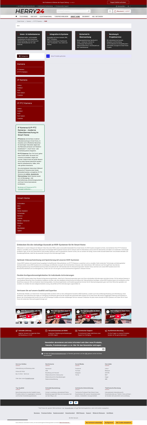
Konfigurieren (109, 422)
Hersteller (108, 364)
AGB (86, 353)
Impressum (48, 368)
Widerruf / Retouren (99, 413)
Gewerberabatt (70, 413)
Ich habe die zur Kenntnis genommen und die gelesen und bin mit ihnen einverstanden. (73, 354)
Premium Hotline (46, 413)
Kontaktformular (29, 378)
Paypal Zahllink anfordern (118, 2)
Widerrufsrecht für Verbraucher (54, 375)
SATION (107, 372)
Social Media (79, 364)
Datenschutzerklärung (51, 379)
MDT (106, 375)
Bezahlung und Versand (52, 372)
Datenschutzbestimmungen (58, 353)
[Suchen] (89, 11)
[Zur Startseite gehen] (30, 11)
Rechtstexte (49, 364)
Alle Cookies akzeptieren (123, 422)
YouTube (77, 370)
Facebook (78, 368)
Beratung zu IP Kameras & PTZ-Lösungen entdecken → (27, 188)
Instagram (78, 372)
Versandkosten (69, 408)
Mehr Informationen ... (64, 422)
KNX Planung (80, 413)
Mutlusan (107, 370)
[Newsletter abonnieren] (103, 349)
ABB (106, 379)
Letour (107, 368)
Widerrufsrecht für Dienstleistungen (55, 377)
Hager (106, 377)
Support (88, 413)
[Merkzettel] (110, 11)
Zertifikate (110, 413)
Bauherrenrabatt (58, 413)
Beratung (37, 413)
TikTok (77, 375)
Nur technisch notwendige (94, 422)
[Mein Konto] (129, 6)
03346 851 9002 (20, 371)
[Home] (17, 16)
